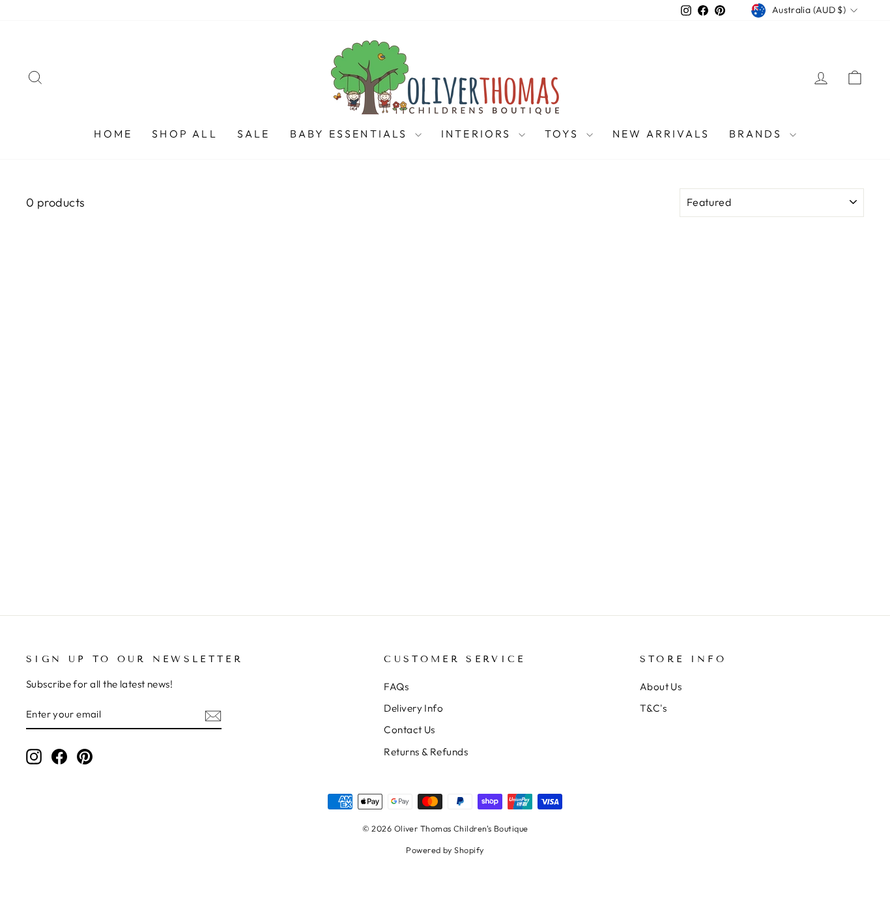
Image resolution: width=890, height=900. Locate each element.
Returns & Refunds (426, 752)
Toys (564, 133)
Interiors (478, 133)
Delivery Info (413, 708)
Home (113, 133)
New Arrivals (661, 133)
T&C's (653, 708)
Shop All (185, 133)
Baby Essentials (351, 133)
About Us (661, 686)
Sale (253, 133)
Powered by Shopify (444, 850)
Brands (757, 133)
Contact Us (409, 729)
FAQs (396, 686)
